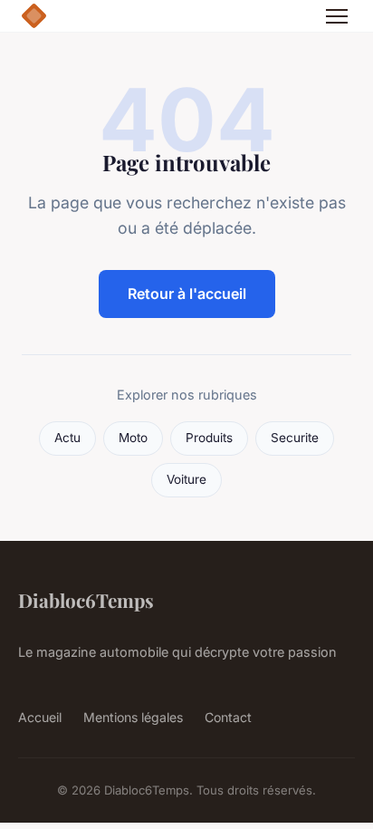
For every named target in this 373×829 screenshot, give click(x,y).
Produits (209, 437)
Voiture (186, 479)
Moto (133, 437)
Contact (228, 717)
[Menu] (337, 16)
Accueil (40, 717)
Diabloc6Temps (86, 599)
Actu (67, 437)
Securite (295, 437)
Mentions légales (133, 717)
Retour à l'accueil (187, 293)
